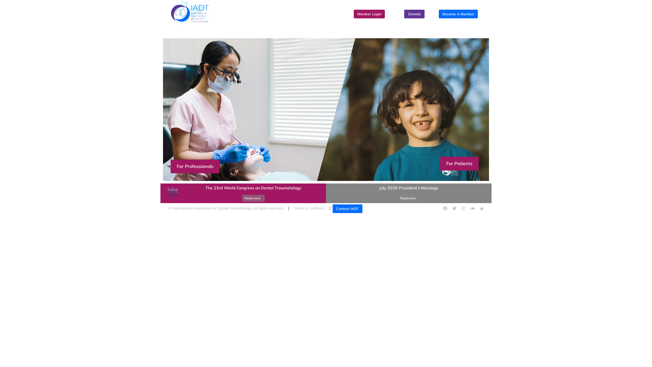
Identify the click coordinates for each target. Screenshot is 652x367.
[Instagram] (463, 208)
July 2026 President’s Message (408, 187)
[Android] (473, 208)
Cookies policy (392, 208)
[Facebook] (445, 208)
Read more (253, 198)
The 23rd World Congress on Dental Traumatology (253, 187)
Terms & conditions (309, 208)
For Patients (459, 163)
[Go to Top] (643, 358)
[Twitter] (454, 208)
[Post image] (172, 193)
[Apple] (482, 208)
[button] (326, 182)
